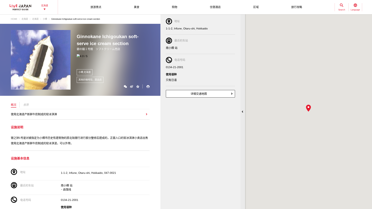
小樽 (45, 19)
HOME (14, 19)
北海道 (25, 19)
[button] (308, 108)
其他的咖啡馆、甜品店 (90, 79)
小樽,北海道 (84, 72)
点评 (26, 104)
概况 (13, 104)
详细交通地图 (199, 93)
